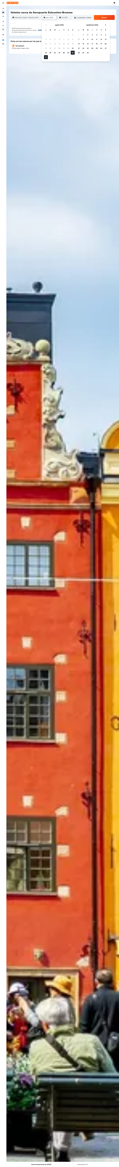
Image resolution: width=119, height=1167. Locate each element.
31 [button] (46, 57)
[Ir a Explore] (3, 21)
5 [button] (54, 39)
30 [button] (73, 53)
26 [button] (55, 53)
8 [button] (68, 39)
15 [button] (68, 44)
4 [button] (50, 39)
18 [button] (50, 48)
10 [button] (46, 44)
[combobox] (27, 17)
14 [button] (64, 44)
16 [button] (72, 44)
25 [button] (50, 53)
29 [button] (68, 53)
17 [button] (46, 48)
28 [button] (64, 53)
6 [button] (59, 39)
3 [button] (92, 35)
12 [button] (55, 44)
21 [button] (64, 48)
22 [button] (68, 48)
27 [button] (59, 53)
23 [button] (73, 48)
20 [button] (59, 48)
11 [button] (50, 44)
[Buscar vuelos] (3, 8)
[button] (3, 3)
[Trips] (3, 35)
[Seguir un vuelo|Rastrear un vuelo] (3, 25)
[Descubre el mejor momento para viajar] (3, 29)
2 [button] (72, 35)
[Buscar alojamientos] (3, 12)
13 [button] (59, 44)
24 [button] (46, 53)
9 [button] (72, 39)
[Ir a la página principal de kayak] (12, 3)
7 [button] (63, 39)
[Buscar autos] (3, 16)
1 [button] (68, 35)
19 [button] (55, 48)
